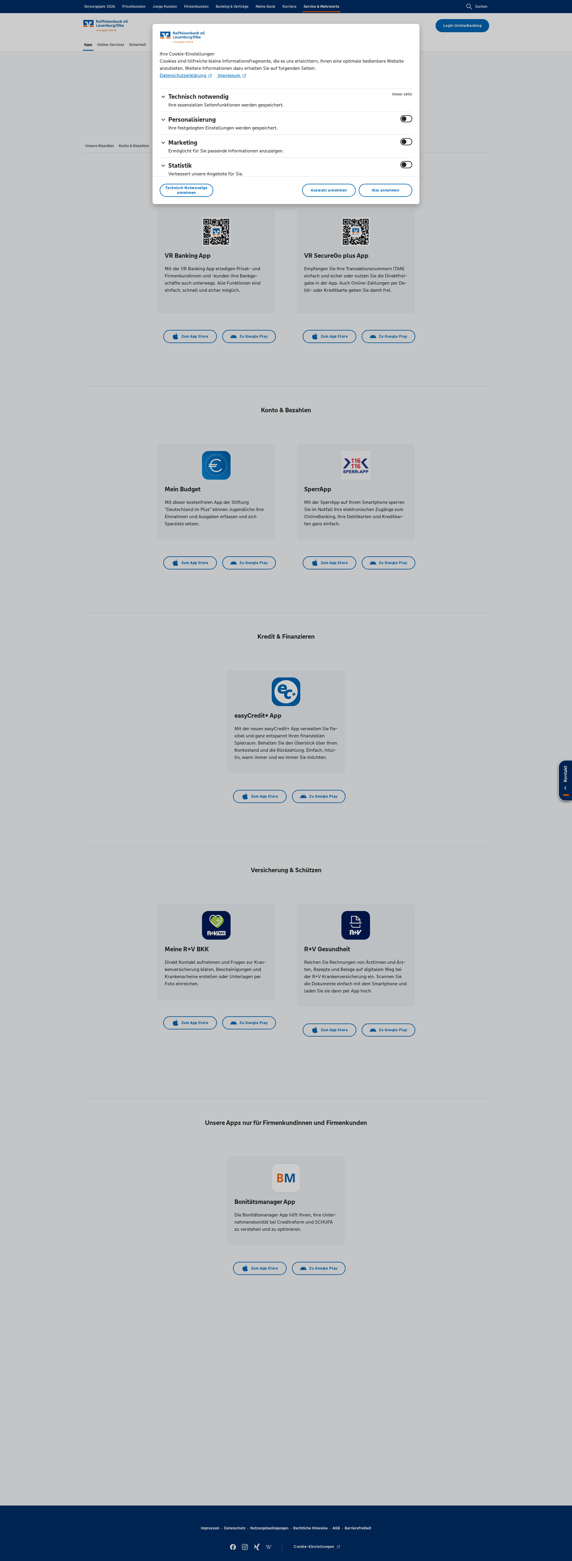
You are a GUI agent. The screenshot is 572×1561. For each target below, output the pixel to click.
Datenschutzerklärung (183, 75)
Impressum (229, 75)
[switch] (406, 118)
